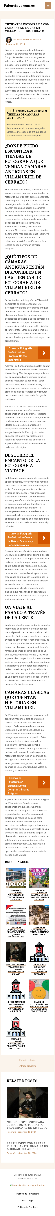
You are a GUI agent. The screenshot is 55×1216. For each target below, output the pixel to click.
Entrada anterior (27, 1060)
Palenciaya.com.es (19, 5)
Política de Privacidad (27, 1193)
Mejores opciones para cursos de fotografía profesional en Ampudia (27, 1124)
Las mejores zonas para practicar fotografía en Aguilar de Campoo (27, 1146)
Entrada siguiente (27, 1066)
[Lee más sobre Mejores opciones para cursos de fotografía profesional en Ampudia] (27, 1102)
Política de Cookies (27, 1207)
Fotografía (11, 1132)
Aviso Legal (27, 1200)
